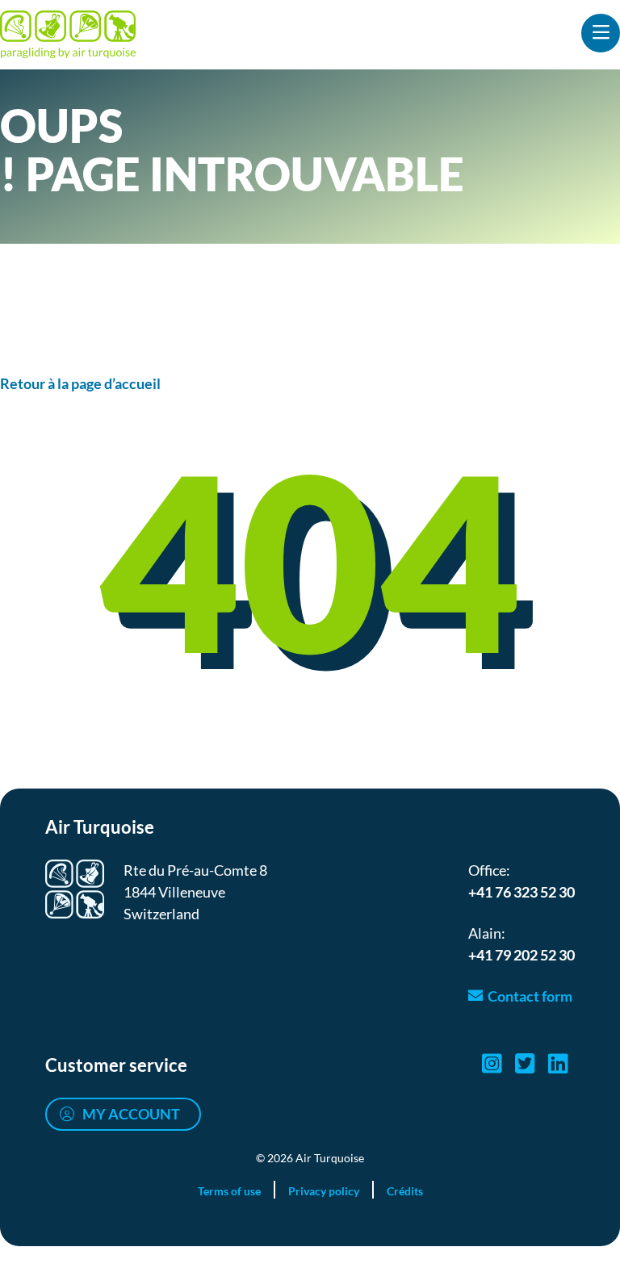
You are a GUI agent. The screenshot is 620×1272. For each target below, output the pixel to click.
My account (131, 1114)
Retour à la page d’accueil (80, 383)
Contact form (530, 996)
